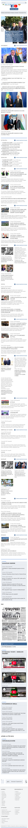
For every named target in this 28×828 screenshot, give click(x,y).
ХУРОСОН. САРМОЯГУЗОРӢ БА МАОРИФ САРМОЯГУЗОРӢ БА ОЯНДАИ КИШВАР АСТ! (18, 324)
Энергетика (4, 795)
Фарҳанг (3, 802)
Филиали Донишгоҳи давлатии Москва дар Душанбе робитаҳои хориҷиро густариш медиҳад (13, 584)
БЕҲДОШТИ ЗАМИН (7, 709)
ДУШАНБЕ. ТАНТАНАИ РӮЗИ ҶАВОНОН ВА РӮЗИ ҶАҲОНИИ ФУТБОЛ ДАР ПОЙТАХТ (7, 392)
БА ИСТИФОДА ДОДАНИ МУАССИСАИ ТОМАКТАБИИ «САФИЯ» (17, 188)
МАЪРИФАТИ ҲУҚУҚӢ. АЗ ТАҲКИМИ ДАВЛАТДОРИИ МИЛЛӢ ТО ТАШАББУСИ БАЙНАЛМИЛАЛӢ (11, 311)
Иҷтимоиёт (4, 794)
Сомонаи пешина (14, 9)
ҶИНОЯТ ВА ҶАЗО (6, 288)
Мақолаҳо (17, 798)
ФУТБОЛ (12, 402)
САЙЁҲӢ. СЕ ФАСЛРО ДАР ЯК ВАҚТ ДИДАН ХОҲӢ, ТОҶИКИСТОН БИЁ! (14, 503)
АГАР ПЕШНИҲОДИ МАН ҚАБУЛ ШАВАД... (18, 539)
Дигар (16, 814)
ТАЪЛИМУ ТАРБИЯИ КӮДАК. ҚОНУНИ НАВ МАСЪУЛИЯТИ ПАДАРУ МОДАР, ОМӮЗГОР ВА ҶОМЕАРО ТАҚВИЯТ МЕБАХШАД (13, 754)
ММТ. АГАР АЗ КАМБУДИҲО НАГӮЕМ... (17, 336)
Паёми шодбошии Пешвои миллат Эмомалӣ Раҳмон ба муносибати (12, 67)
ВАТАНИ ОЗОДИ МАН (7, 719)
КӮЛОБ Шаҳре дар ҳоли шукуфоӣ (10, 594)
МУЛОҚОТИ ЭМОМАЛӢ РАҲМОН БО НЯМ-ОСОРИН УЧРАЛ (12, 133)
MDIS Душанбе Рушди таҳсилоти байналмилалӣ (13, 589)
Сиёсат (3, 791)
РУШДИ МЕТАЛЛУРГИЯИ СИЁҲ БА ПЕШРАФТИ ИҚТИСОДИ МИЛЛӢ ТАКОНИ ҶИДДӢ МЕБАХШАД (13, 212)
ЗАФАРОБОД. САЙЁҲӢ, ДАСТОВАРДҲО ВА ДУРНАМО (18, 526)
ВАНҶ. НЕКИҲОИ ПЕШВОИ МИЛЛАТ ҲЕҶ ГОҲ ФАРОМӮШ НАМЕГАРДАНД (18, 224)
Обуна (3, 822)
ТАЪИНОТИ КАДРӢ (7, 142)
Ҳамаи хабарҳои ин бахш (21, 45)
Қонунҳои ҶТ (4, 810)
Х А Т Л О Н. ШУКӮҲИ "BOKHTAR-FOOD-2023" (13, 765)
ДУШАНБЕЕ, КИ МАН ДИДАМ (8, 551)
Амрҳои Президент (5, 814)
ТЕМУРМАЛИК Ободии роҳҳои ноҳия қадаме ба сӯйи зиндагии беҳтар (13, 599)
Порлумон (17, 812)
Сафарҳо (17, 795)
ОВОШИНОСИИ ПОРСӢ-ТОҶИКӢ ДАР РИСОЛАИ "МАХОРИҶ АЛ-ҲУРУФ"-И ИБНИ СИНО (7, 259)
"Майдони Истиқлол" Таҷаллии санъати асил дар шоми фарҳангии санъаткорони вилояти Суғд (20, 474)
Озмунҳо (3, 820)
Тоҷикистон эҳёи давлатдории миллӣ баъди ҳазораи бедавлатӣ (20, 261)
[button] (2, 30)
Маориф (3, 801)
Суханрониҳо (18, 793)
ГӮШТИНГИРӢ (14, 412)
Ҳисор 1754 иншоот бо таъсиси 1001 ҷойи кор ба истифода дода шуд (13, 579)
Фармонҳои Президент (6, 811)
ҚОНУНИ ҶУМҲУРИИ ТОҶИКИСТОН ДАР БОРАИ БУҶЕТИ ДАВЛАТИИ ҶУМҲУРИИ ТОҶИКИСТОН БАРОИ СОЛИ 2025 (13, 747)
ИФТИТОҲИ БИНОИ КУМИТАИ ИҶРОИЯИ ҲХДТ (13, 198)
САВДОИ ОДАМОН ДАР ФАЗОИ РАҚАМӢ (18, 298)
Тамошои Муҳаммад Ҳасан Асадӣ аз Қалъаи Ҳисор (14, 574)
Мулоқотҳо (17, 794)
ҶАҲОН (3, 443)
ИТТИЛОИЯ (5, 161)
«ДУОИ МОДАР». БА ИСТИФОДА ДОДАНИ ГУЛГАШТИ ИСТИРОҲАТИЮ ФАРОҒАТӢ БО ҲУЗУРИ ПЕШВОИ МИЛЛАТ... (14, 33)
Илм (2, 799)
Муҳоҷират (4, 797)
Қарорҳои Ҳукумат (5, 812)
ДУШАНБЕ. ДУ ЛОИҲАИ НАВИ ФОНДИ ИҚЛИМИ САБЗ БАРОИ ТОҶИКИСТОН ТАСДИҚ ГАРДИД (20, 373)
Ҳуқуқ (3, 798)
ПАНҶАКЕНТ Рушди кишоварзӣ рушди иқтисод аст (13, 569)
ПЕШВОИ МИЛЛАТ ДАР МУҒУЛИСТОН (12, 78)
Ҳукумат (16, 811)
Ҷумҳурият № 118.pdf (8, 644)
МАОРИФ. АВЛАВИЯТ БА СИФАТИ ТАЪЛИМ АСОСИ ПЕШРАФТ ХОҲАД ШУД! (12, 348)
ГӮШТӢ (3, 423)
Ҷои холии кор (5, 821)
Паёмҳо (16, 791)
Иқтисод (3, 793)
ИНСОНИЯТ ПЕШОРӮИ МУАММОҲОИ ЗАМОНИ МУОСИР (13, 760)
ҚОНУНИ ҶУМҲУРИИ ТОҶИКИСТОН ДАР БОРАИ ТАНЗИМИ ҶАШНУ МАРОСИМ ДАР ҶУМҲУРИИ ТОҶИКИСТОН (13, 771)
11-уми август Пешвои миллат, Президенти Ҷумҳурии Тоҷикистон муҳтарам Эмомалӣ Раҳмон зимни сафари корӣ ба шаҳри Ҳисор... (14, 39)
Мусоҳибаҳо (17, 797)
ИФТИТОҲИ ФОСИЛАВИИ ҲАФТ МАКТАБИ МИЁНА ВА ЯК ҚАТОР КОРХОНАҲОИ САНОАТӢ (14, 175)
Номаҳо (3, 805)
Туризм (3, 803)
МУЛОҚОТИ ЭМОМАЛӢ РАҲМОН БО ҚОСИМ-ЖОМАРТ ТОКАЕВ (13, 111)
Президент (17, 810)
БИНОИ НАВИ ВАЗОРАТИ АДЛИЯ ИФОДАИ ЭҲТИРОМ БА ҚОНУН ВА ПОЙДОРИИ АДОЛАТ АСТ (13, 88)
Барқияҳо (17, 799)
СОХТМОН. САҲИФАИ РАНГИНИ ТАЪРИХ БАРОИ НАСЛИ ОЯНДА (17, 237)
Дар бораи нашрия (5, 818)
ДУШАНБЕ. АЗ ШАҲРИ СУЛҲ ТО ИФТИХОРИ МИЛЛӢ (6, 370)
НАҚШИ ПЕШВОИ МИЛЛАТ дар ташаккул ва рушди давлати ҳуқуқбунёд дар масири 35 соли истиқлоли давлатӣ (7, 278)
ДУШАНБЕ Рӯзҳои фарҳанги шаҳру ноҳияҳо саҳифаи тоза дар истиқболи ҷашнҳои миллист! (7, 492)
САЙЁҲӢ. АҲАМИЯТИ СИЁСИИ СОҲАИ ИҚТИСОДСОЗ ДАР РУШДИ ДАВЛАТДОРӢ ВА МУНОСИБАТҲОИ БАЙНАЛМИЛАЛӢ (13, 514)
